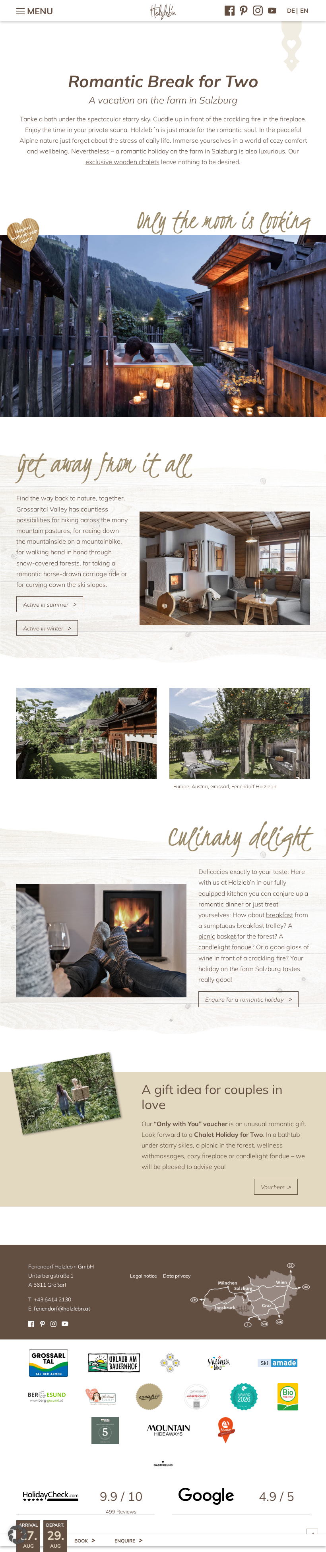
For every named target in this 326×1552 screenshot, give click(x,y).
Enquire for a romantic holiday (244, 999)
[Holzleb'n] (163, 18)
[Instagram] (258, 9)
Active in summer (45, 604)
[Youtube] (272, 9)
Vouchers (273, 1187)
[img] (86, 733)
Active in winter (43, 628)
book (81, 1541)
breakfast (279, 915)
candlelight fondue (225, 947)
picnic (206, 936)
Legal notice (143, 1276)
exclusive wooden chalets (122, 162)
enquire (124, 1541)
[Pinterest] (244, 9)
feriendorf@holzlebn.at (62, 1308)
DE (291, 10)
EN (304, 10)
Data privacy (176, 1276)
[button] (17, 1534)
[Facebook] (230, 9)
